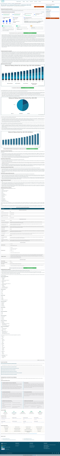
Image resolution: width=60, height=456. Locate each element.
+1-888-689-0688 (47, 446)
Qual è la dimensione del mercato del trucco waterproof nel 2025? (8, 363)
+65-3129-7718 (46, 447)
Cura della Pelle (12, 3)
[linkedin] (52, 453)
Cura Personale (9, 3)
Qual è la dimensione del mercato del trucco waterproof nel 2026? (8, 366)
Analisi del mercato (48, 11)
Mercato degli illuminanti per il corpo (28, 438)
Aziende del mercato (48, 13)
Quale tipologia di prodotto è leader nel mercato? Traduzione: (8, 369)
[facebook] (56, 453)
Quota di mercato (48, 12)
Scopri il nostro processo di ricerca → (33, 433)
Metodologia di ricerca (48, 16)
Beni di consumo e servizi (4, 3)
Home (1, 3)
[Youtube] (58, 453)
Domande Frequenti (48, 15)
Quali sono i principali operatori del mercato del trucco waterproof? (9, 374)
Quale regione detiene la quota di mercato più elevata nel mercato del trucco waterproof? (11, 372)
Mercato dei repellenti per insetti (6, 438)
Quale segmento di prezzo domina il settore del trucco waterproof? (9, 371)
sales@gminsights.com (47, 448)
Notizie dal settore (48, 14)
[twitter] (54, 453)
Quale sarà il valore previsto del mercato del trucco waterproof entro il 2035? (10, 368)
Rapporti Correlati (48, 17)
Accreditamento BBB (14, 412)
